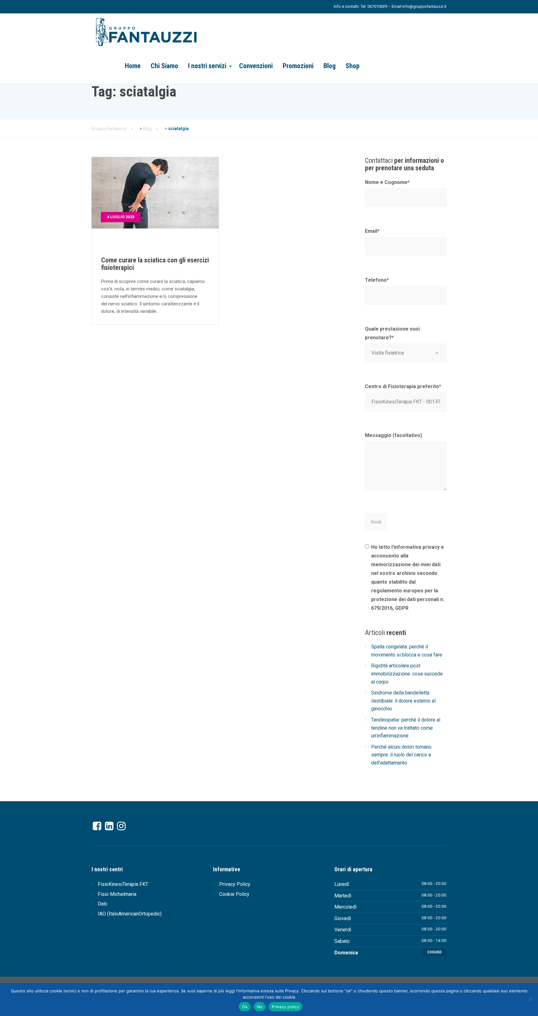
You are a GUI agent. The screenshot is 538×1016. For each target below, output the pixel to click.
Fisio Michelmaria (117, 894)
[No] (530, 999)
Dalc (102, 904)
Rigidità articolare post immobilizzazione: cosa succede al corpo (407, 673)
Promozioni (298, 66)
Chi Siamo (164, 66)
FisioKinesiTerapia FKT (123, 884)
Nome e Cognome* (387, 182)
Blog (329, 66)
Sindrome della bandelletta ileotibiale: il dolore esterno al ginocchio (403, 701)
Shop (353, 66)
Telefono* (377, 280)
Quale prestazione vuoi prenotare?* (392, 333)
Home (133, 66)
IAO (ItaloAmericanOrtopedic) (130, 914)
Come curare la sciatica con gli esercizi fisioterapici (155, 263)
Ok (245, 1006)
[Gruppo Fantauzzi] (146, 31)
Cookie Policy (234, 894)
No (260, 1006)
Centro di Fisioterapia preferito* (403, 386)
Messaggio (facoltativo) (393, 435)
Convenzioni (256, 66)
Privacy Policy (234, 884)
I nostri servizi (207, 66)
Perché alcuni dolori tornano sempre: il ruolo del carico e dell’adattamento (401, 755)
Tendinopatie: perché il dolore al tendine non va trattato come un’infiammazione (405, 728)
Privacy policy (285, 1006)
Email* (372, 231)
